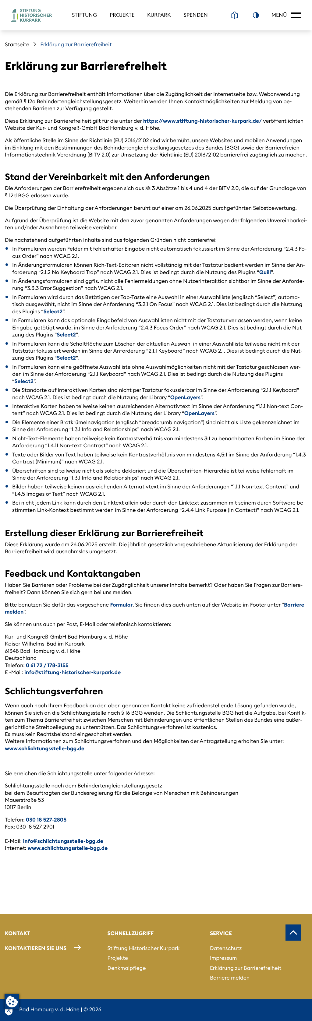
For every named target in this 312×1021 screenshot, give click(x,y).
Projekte (122, 15)
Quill (265, 272)
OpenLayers (185, 397)
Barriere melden (230, 977)
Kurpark (159, 15)
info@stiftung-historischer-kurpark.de (72, 672)
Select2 (53, 311)
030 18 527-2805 (46, 819)
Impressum (223, 958)
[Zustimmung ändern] (12, 1001)
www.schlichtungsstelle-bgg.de (44, 748)
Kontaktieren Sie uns (35, 948)
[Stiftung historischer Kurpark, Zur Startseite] (31, 15)
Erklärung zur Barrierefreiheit (246, 968)
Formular (121, 604)
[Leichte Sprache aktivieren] (234, 15)
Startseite (17, 44)
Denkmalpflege (126, 968)
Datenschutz (226, 948)
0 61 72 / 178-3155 (47, 665)
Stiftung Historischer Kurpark (143, 948)
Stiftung (84, 15)
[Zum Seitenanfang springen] (293, 932)
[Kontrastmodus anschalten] (256, 15)
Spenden (195, 15)
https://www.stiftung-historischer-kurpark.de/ (202, 121)
